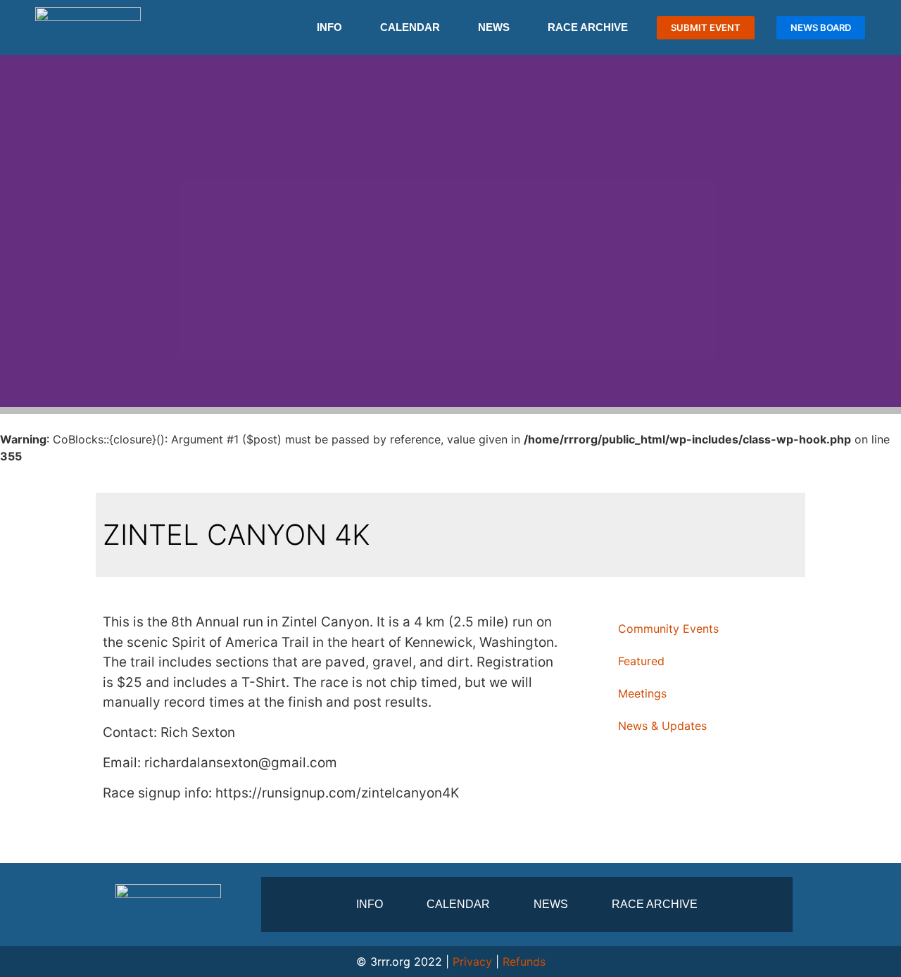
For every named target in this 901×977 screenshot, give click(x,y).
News (494, 27)
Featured (641, 661)
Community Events (668, 629)
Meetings (642, 693)
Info (329, 27)
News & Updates (662, 726)
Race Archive (588, 27)
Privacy (472, 961)
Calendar (410, 27)
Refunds (524, 961)
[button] (13, 231)
